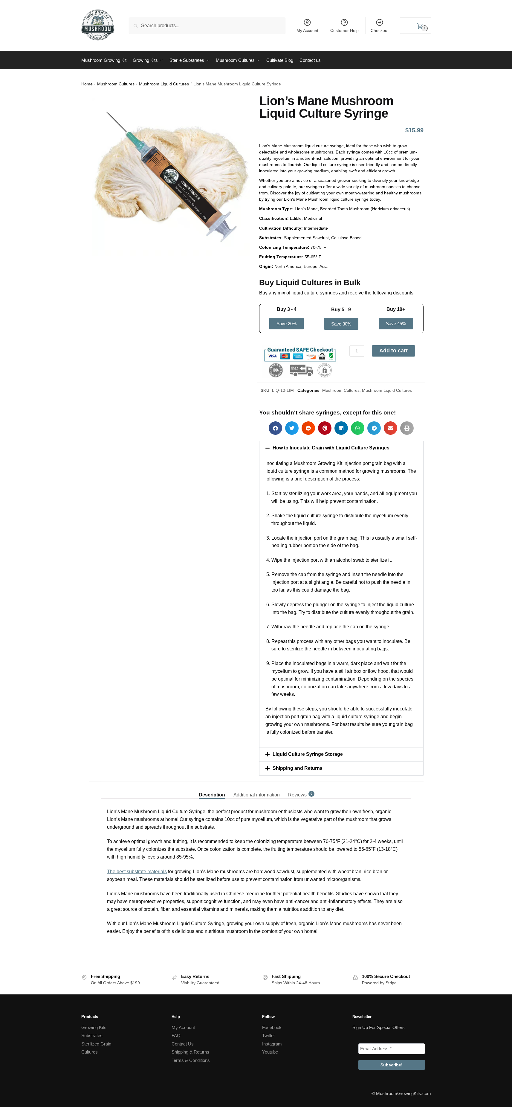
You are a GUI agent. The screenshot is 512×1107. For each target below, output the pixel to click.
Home (87, 84)
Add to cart (393, 351)
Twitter (268, 1035)
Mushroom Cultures (116, 84)
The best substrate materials (137, 871)
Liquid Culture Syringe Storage (308, 754)
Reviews (297, 794)
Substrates (92, 1035)
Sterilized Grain (96, 1043)
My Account (307, 30)
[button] (286, 323)
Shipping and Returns (298, 768)
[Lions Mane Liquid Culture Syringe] (171, 177)
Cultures (89, 1051)
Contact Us (183, 1043)
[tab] (212, 790)
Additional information (256, 794)
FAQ (176, 1035)
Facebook (272, 1027)
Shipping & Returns (190, 1051)
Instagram (272, 1043)
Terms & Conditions (191, 1060)
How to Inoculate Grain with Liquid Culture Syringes (331, 447)
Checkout (380, 30)
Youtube (270, 1051)
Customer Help (344, 30)
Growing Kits (93, 1027)
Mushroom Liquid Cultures (164, 84)
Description (212, 794)
